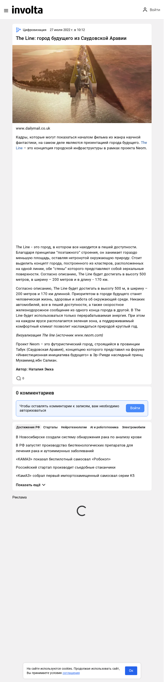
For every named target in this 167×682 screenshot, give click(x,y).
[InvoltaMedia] (27, 9)
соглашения (71, 673)
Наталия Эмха (41, 369)
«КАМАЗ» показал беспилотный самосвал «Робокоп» (63, 459)
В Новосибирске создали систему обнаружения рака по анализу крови (79, 437)
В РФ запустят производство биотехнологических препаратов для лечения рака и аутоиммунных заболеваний (74, 448)
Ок (131, 671)
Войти (135, 408)
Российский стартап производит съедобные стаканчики (65, 467)
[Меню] (6, 10)
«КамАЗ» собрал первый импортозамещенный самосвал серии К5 (75, 475)
